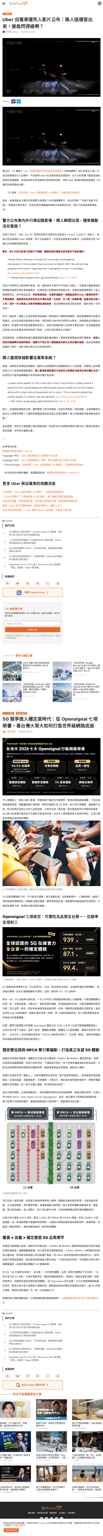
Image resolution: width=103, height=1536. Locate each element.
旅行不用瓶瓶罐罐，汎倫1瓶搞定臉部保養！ (87, 1424)
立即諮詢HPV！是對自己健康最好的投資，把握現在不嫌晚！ (14, 1488)
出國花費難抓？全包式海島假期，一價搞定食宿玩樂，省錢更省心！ (86, 1488)
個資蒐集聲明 (18, 636)
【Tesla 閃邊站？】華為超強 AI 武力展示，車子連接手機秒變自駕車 (38, 496)
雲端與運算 (21, 713)
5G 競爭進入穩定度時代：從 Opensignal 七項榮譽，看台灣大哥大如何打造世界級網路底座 (35, 533)
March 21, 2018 (68, 277)
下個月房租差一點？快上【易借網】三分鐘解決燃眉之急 (86, 1456)
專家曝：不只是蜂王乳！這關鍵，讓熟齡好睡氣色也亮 (13, 1424)
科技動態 (7, 14)
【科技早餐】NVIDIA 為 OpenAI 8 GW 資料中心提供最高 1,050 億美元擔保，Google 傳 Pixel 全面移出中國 (86, 689)
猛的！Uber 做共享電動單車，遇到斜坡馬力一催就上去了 (32, 505)
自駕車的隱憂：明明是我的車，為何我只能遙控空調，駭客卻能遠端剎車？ (41, 501)
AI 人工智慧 (8, 713)
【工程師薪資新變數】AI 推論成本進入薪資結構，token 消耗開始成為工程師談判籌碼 (35, 541)
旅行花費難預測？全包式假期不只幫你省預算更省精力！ (50, 1488)
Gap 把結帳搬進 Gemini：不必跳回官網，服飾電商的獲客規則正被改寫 (36, 549)
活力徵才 (62, 1513)
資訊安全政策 (42, 1513)
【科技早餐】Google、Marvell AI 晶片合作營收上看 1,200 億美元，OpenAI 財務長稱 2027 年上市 (86, 667)
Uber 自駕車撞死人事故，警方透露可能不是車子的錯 (48, 460)
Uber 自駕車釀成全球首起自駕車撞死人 (43, 171)
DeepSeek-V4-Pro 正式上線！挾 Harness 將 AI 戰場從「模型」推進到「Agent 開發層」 (35, 566)
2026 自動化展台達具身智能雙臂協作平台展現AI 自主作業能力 (36, 665)
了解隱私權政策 (18, 1525)
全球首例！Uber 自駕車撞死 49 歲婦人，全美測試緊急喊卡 (49, 192)
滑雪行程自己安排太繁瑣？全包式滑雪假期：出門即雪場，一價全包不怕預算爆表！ (50, 1456)
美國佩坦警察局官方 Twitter (17, 451)
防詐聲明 (71, 1513)
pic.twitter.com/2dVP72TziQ (23, 273)
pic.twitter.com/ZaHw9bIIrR (71, 396)
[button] (4, 3)
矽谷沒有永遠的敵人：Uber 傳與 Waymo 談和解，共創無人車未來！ (38, 510)
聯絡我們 (53, 1513)
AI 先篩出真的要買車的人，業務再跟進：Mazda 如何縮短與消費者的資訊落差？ (35, 558)
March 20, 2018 (67, 401)
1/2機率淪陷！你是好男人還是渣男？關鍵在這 (15, 1456)
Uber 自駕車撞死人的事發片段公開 (39, 455)
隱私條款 (31, 1513)
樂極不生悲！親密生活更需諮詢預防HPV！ (50, 1424)
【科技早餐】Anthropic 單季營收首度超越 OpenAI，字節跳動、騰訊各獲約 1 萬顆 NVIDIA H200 (36, 688)
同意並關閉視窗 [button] (11, 1530)
